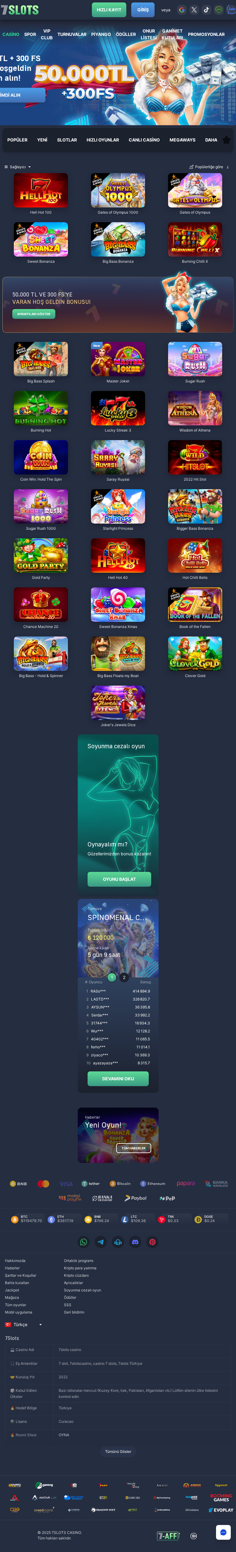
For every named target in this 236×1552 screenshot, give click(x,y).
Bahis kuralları (17, 1282)
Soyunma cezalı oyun (82, 1290)
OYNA (64, 1435)
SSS (67, 1304)
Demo (25, 174)
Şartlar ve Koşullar (20, 1275)
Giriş (143, 9)
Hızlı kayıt (109, 9)
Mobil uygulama (18, 1312)
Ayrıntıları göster (33, 314)
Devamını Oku (118, 1078)
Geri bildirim (74, 1312)
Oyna (41, 204)
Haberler (12, 1268)
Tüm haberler (134, 1148)
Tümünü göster (118, 1451)
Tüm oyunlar (15, 1304)
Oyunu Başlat (119, 879)
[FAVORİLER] (226, 140)
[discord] (135, 1242)
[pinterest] (152, 1242)
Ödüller (70, 1297)
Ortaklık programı (78, 1260)
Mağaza (12, 1297)
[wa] (83, 1242)
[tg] (101, 1242)
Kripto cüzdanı (76, 1275)
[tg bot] (118, 1242)
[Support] (223, 1532)
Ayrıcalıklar (73, 1282)
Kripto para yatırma (80, 1268)
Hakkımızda (15, 1260)
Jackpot (12, 1290)
